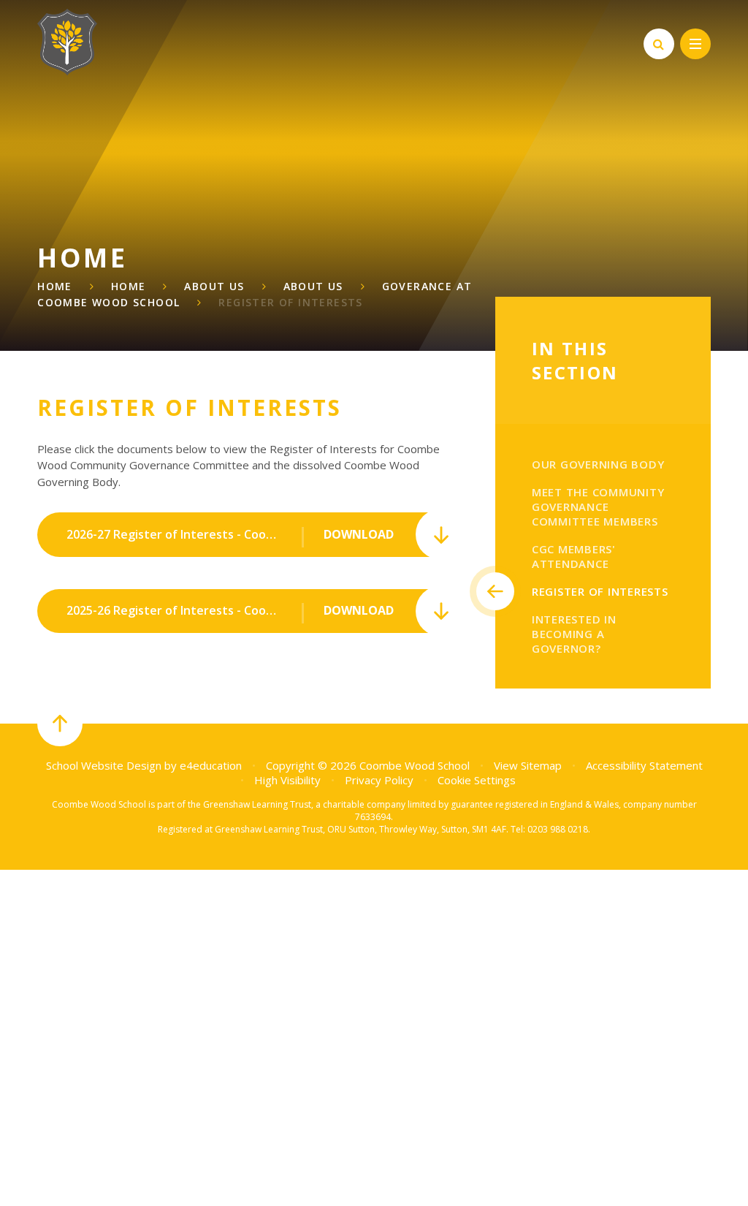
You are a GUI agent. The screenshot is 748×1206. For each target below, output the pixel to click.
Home (54, 286)
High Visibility (287, 780)
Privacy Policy (379, 780)
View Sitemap (528, 765)
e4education (211, 765)
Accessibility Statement (644, 765)
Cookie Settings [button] (477, 780)
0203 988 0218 (557, 829)
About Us (214, 286)
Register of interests (290, 302)
